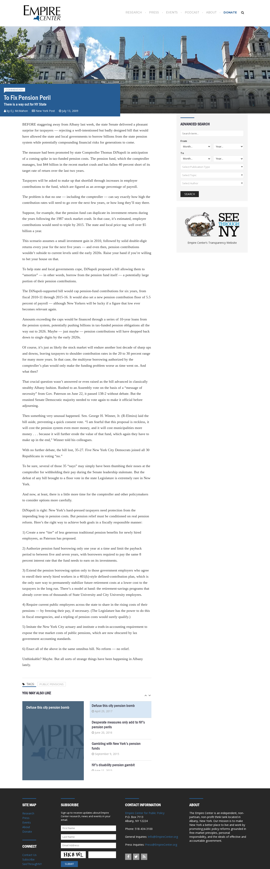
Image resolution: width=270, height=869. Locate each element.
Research (134, 12)
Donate (230, 12)
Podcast (192, 12)
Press (154, 12)
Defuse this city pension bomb (47, 707)
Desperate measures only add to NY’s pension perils (118, 724)
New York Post (45, 111)
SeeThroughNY (32, 864)
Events (172, 12)
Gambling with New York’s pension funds (116, 746)
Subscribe (28, 859)
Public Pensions (52, 684)
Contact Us (29, 855)
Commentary (15, 89)
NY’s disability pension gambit (113, 764)
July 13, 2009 (70, 111)
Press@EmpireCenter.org (161, 844)
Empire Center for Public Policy (144, 813)
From (183, 141)
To (182, 153)
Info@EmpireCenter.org (163, 837)
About (211, 12)
